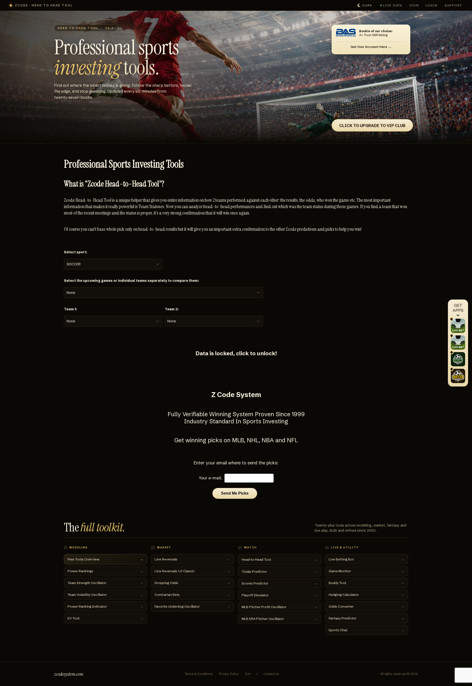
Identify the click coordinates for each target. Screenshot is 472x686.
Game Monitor (366, 571)
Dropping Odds (192, 583)
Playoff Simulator (279, 595)
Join (414, 5)
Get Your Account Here (369, 47)
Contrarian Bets (192, 595)
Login (432, 5)
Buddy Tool (366, 583)
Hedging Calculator (366, 595)
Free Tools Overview (105, 559)
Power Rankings (105, 571)
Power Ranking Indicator (105, 606)
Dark (367, 5)
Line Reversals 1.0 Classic (192, 571)
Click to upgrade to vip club (372, 125)
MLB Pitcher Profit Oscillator (279, 607)
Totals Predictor (279, 571)
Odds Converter (366, 606)
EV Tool (105, 618)
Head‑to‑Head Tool (279, 559)
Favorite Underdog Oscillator (192, 606)
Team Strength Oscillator (105, 583)
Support (453, 5)
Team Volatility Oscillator (105, 595)
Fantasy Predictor (366, 618)
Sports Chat (366, 630)
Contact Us (271, 674)
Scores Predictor (279, 583)
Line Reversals (192, 559)
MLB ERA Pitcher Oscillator (279, 619)
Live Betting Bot (366, 559)
